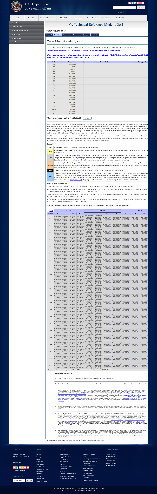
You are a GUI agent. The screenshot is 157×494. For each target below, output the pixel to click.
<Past (51, 211)
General (49, 35)
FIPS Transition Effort (139, 423)
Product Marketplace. (104, 435)
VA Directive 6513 (80, 399)
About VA (63, 18)
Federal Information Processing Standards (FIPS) (72, 394)
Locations (106, 18)
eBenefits (62, 464)
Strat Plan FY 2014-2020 (67, 476)
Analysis (94, 35)
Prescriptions (64, 459)
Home (16, 23)
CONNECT (16, 449)
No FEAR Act (40, 466)
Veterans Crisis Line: (19, 454)
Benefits (31, 18)
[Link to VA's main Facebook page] (132, 3)
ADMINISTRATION (112, 449)
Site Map (14, 42)
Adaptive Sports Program (90, 480)
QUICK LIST (63, 449)
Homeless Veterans (89, 466)
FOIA (38, 459)
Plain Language (87, 473)
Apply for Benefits (65, 454)
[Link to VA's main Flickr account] (140, 3)
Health (17, 18)
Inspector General (41, 481)
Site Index (39, 473)
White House (40, 478)
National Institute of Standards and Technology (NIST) (128, 392)
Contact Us (120, 18)
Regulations (39, 461)
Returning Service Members (91, 459)
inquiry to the (76, 180)
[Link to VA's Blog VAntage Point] (137, 3)
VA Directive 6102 (66, 436)
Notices (38, 454)
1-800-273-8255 (18, 456)
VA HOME (39, 449)
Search (17, 27)
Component (76, 35)
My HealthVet (64, 461)
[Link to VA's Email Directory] (129, 3)
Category (86, 35)
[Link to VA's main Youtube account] (143, 3)
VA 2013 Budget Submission (68, 478)
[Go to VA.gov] (31, 6)
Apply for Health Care (66, 457)
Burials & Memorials (47, 18)
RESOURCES (87, 449)
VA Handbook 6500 (87, 392)
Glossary (16, 38)
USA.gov (39, 476)
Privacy (38, 457)
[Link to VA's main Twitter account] (135, 3)
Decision (57, 35)
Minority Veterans (88, 470)
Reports (16, 34)
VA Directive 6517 (67, 399)
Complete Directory (19, 470)
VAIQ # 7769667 (132, 396)
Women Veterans (88, 468)
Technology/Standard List (20, 30)
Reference (66, 35)
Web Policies (40, 464)
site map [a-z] (120, 12)
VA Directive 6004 (119, 435)
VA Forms (62, 471)
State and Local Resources (68, 473)
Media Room (92, 18)
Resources (78, 18)
